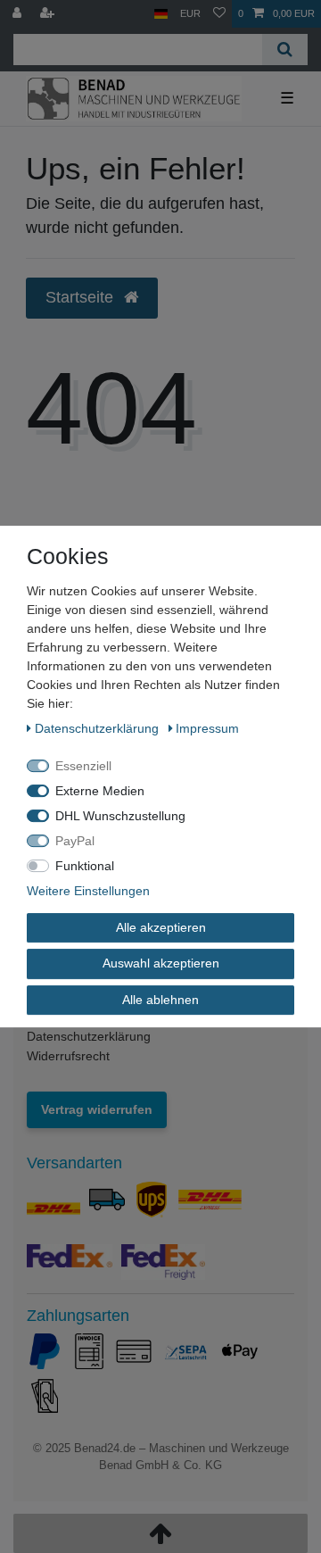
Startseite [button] (81, 297)
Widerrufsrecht (68, 1056)
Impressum (207, 728)
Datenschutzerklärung (89, 1036)
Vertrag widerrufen (96, 1109)
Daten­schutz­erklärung (98, 728)
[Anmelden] (18, 14)
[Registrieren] (49, 14)
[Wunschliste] (219, 14)
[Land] (161, 14)
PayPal (75, 841)
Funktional (84, 866)
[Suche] (285, 49)
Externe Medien (99, 791)
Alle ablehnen (160, 999)
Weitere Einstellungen (88, 891)
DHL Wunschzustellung (120, 816)
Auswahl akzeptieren (161, 963)
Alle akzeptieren (161, 927)
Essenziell (83, 766)
